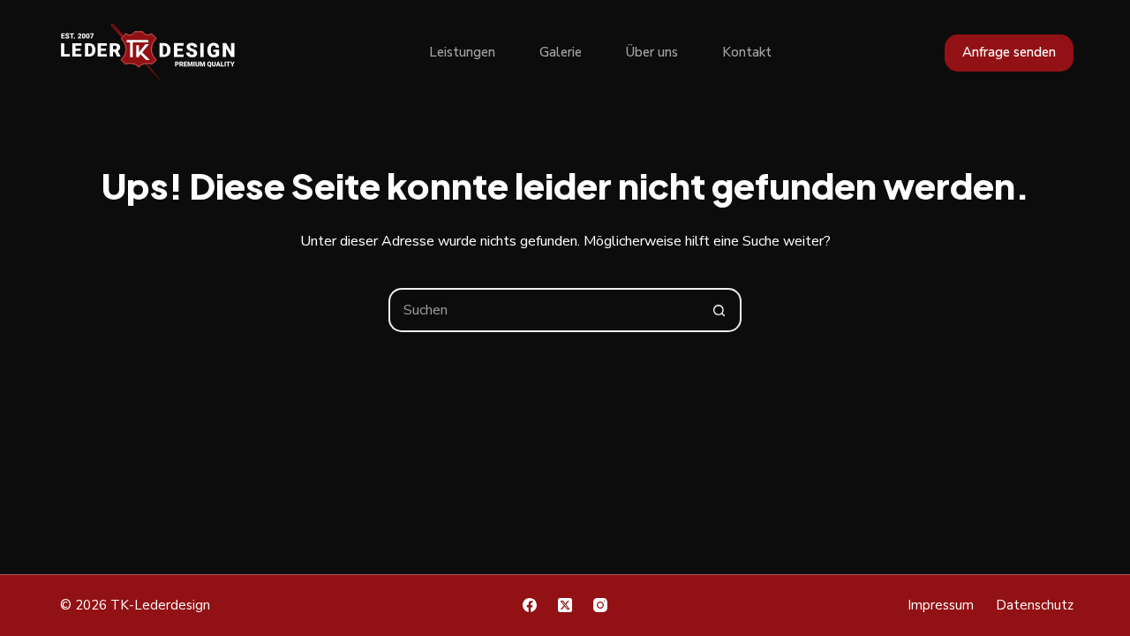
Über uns (652, 52)
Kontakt (747, 52)
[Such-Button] (719, 310)
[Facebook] (530, 605)
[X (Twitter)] (565, 605)
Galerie (560, 52)
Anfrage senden (1009, 52)
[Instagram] (600, 605)
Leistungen (462, 52)
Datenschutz (1035, 605)
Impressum (941, 605)
